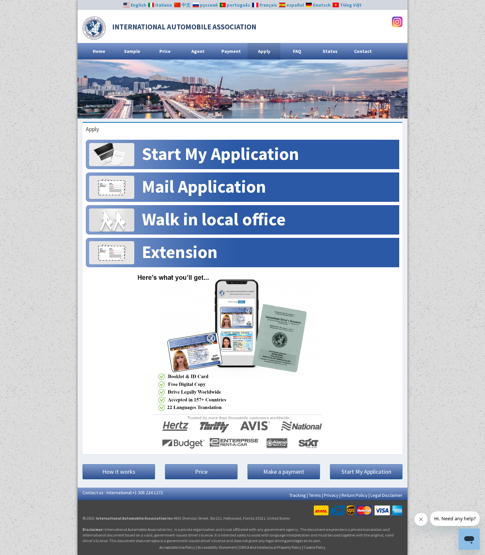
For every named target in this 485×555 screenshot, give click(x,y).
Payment (231, 51)
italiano (163, 5)
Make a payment (283, 471)
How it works (118, 471)
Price (165, 51)
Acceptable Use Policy (177, 547)
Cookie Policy (315, 547)
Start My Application (220, 154)
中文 (185, 5)
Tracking (297, 495)
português (238, 5)
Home (99, 51)
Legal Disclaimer (387, 495)
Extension (179, 252)
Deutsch (321, 5)
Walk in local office (214, 219)
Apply (264, 51)
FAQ (297, 51)
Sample (132, 51)
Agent (198, 51)
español (294, 5)
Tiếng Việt (350, 5)
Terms (315, 495)
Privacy (331, 495)
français (267, 5)
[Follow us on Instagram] (397, 21)
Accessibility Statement (217, 547)
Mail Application (204, 186)
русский (208, 5)
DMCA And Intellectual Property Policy (270, 547)
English (138, 5)
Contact (363, 51)
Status (330, 51)
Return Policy (354, 495)
